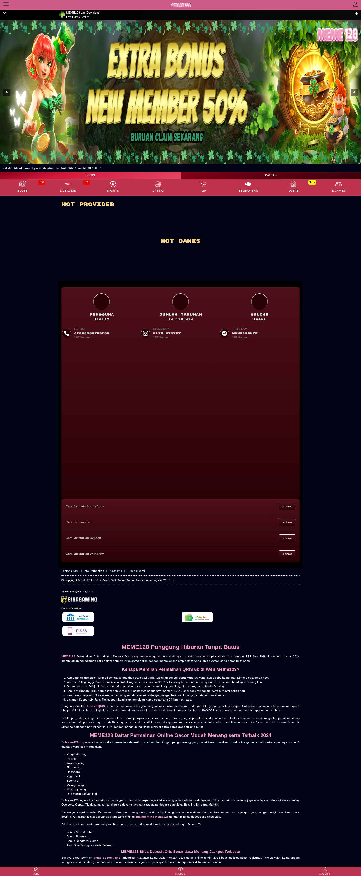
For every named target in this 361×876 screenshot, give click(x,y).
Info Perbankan (94, 570)
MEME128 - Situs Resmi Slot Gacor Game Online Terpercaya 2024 (122, 580)
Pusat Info (115, 570)
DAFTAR (271, 175)
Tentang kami (70, 570)
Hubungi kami (136, 570)
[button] (6, 92)
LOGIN (90, 175)
